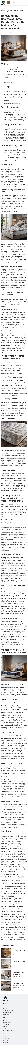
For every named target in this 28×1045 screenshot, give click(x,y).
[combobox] (18, 3)
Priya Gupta (5, 32)
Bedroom (7, 8)
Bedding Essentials (15, 8)
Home (2, 8)
